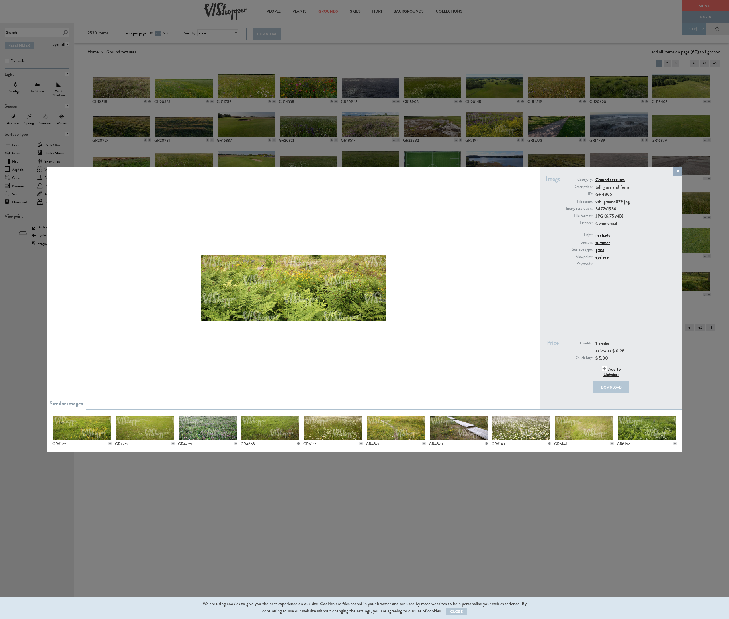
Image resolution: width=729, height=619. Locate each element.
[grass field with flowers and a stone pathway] (395, 428)
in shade (602, 235)
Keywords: (584, 264)
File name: (585, 201)
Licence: (586, 223)
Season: (587, 242)
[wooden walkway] (458, 428)
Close (456, 612)
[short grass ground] (145, 428)
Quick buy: (584, 358)
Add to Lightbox (612, 372)
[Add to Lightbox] (110, 443)
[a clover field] (207, 428)
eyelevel (602, 257)
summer (602, 242)
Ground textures (610, 179)
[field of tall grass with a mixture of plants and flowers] (646, 428)
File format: (583, 216)
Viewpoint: (584, 257)
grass (599, 249)
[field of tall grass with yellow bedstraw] (82, 428)
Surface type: (582, 249)
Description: (583, 187)
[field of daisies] (333, 428)
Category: (585, 179)
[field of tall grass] (584, 428)
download (611, 387)
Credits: (586, 343)
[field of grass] (270, 428)
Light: (588, 235)
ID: (590, 194)
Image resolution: (579, 208)
